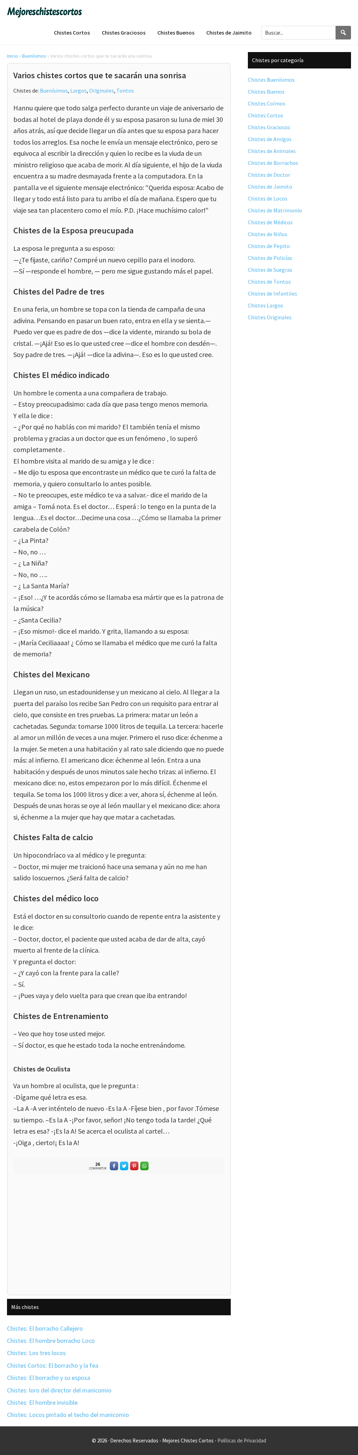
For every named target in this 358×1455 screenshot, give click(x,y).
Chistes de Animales (272, 150)
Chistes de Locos (267, 198)
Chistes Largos (265, 305)
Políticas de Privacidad (241, 1440)
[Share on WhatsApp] (144, 1166)
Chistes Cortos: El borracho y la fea (52, 1365)
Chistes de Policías (270, 257)
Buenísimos (34, 56)
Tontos (125, 90)
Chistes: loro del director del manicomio (59, 1390)
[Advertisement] (118, 1236)
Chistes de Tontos (269, 281)
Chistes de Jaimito (270, 186)
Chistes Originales (270, 317)
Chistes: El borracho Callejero (45, 1328)
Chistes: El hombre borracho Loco (51, 1341)
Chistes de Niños (267, 234)
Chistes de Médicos (270, 222)
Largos (78, 90)
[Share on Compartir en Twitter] (124, 1166)
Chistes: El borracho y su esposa (48, 1378)
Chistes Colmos (266, 103)
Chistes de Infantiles (272, 293)
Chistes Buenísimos (271, 79)
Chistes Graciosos (269, 127)
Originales (101, 90)
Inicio (12, 56)
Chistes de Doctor (269, 174)
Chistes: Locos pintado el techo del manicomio (68, 1415)
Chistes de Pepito (269, 245)
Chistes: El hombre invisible (42, 1402)
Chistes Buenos (266, 91)
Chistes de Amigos (270, 139)
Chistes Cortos (265, 115)
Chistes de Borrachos (273, 162)
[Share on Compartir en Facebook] (114, 1166)
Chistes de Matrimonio (275, 210)
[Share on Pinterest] (134, 1166)
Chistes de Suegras (270, 269)
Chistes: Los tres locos (36, 1353)
